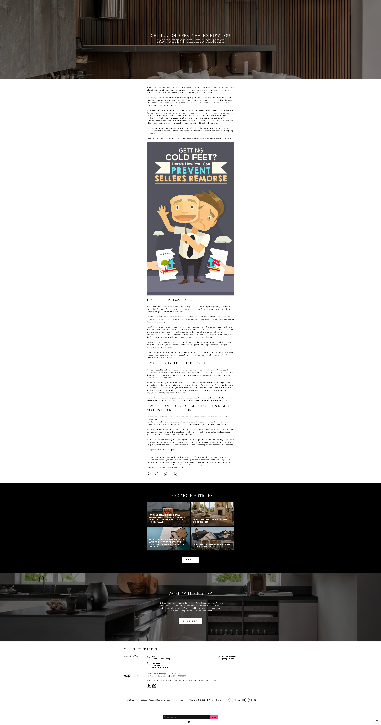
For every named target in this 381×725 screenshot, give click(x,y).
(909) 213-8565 (228, 659)
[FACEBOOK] (228, 700)
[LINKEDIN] (239, 700)
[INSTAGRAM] (234, 700)
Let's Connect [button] (190, 621)
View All (190, 560)
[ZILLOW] (255, 700)
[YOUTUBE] (244, 700)
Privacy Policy (215, 700)
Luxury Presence (175, 700)
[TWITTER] (250, 700)
